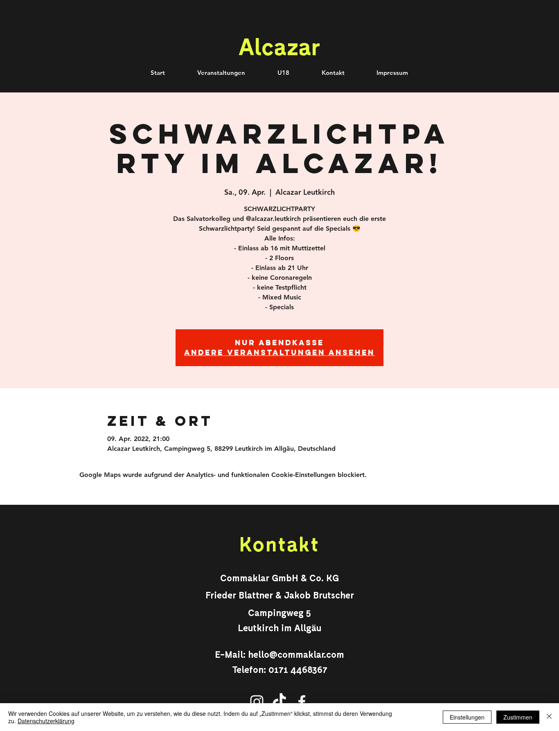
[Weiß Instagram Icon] (257, 702)
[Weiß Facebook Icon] (302, 702)
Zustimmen (517, 717)
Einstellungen (467, 717)
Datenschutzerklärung (46, 721)
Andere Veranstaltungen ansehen (279, 352)
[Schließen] (549, 717)
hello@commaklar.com (296, 654)
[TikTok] (279, 702)
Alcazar (279, 45)
